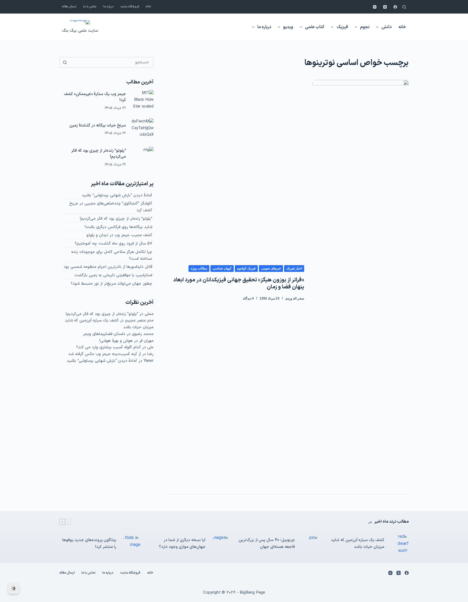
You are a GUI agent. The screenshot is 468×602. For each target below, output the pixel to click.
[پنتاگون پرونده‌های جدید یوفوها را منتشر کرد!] (131, 543)
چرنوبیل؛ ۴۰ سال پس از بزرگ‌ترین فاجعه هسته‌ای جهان (267, 543)
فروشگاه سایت (130, 6)
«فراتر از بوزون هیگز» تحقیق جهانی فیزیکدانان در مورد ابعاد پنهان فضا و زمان (238, 283)
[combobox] (111, 62)
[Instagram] (374, 7)
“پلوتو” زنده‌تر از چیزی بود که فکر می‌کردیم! (98, 154)
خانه (148, 6)
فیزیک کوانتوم (246, 268)
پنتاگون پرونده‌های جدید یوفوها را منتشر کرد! (89, 543)
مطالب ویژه (199, 268)
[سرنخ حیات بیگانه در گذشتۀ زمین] (142, 129)
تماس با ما (89, 6)
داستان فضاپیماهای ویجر (104, 334)
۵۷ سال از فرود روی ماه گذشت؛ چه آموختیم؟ (113, 243)
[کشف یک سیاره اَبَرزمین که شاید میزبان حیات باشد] (399, 544)
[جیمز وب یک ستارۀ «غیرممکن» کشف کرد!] (142, 101)
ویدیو (288, 27)
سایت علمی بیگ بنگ (80, 31)
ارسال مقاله (69, 6)
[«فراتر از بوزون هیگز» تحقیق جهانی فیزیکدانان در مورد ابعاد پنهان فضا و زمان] (360, 283)
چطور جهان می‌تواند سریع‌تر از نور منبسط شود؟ (111, 284)
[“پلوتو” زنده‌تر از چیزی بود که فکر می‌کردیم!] (142, 158)
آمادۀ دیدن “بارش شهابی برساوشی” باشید (117, 195)
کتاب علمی (314, 27)
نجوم (364, 27)
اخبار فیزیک (294, 268)
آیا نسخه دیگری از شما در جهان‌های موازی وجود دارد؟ (182, 543)
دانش (386, 27)
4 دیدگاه (248, 298)
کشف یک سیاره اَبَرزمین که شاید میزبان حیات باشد (357, 543)
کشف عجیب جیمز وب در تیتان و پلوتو (119, 235)
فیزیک (342, 27)
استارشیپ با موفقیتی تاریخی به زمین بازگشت (113, 275)
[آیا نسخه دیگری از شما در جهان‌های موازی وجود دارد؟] (220, 543)
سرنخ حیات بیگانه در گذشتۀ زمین (97, 125)
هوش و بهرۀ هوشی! (116, 341)
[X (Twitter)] (385, 7)
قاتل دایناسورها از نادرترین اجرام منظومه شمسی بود (108, 267)
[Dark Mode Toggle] (13, 588)
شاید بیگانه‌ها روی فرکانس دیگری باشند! (118, 227)
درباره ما (108, 6)
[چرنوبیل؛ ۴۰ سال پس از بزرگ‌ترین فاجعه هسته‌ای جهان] (309, 543)
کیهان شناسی (222, 268)
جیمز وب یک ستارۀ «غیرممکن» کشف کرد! (95, 97)
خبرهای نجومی (271, 268)
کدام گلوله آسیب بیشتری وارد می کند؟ (108, 347)
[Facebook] (395, 7)
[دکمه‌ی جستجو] (65, 62)
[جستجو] (404, 7)
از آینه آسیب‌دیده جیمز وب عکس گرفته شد (104, 354)
